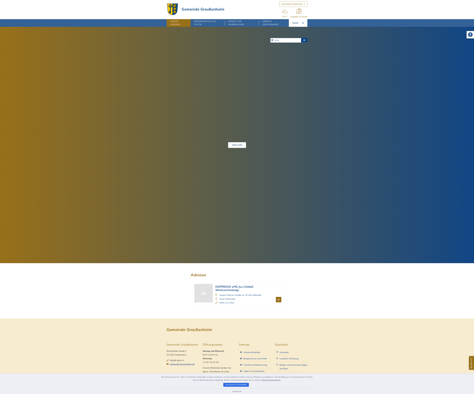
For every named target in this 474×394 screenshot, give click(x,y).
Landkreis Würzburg (289, 358)
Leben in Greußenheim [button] (270, 23)
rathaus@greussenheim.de (182, 364)
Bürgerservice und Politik (255, 358)
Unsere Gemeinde (251, 352)
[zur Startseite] (172, 9)
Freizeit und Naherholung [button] (236, 23)
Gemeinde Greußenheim (203, 9)
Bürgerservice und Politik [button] (205, 23)
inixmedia (284, 352)
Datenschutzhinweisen (271, 380)
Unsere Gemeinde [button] (175, 23)
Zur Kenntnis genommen (236, 385)
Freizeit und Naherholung (255, 365)
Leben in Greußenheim (254, 371)
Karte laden (237, 145)
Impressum (237, 391)
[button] (470, 34)
